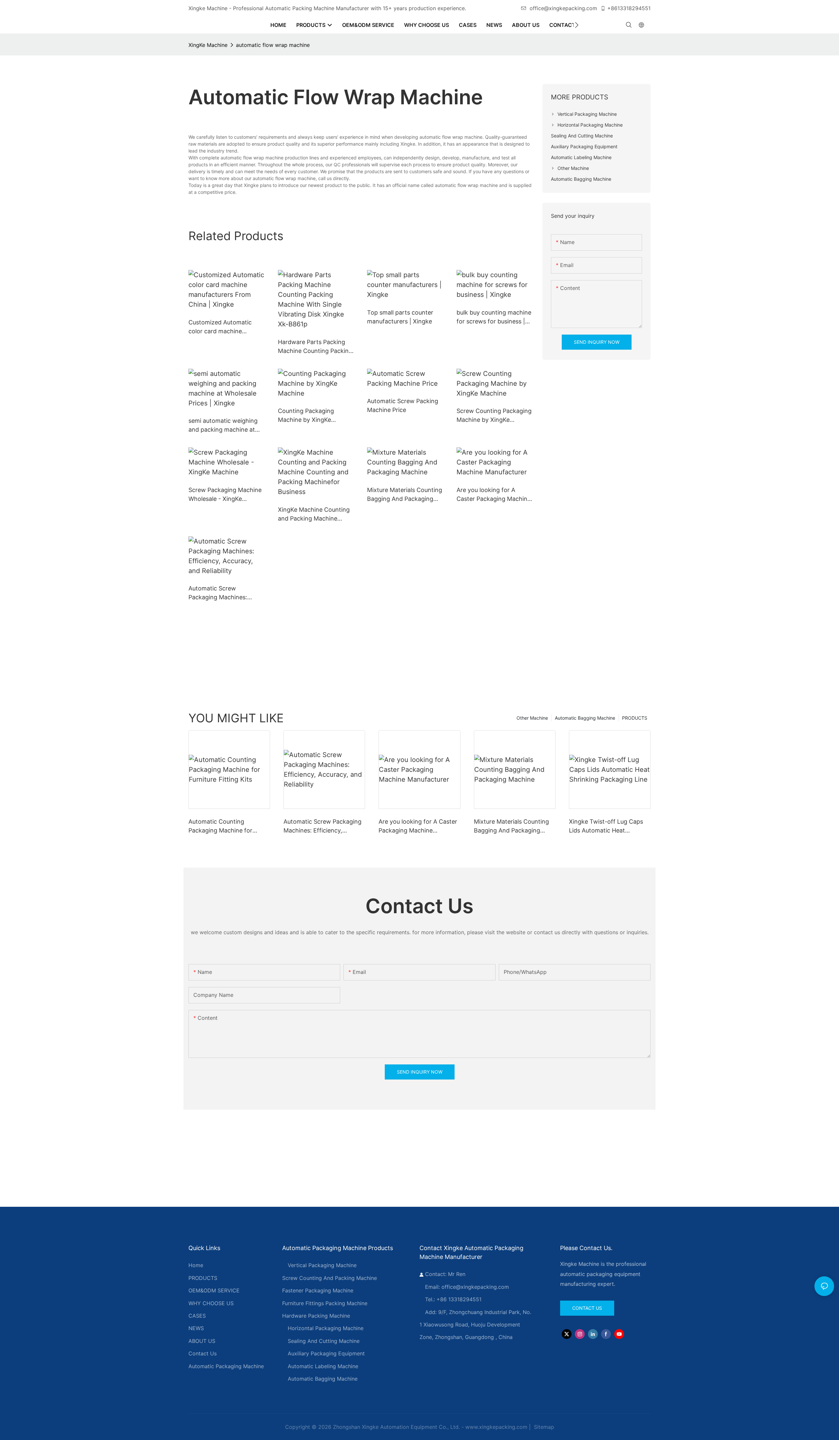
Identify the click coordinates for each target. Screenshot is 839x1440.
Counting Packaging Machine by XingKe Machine (306, 415)
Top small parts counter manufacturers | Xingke (400, 317)
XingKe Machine (207, 45)
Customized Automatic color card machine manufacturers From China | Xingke (225, 327)
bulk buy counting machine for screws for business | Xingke (494, 317)
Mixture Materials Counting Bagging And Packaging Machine (404, 494)
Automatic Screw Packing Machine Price (402, 405)
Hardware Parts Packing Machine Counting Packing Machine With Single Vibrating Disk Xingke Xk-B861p (315, 347)
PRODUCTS (634, 718)
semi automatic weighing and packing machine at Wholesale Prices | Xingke (223, 425)
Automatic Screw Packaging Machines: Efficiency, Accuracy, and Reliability (223, 593)
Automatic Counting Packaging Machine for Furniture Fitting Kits (220, 826)
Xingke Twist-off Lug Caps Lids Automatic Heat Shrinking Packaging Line (606, 826)
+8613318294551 (629, 8)
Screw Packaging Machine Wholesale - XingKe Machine (225, 494)
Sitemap (543, 1427)
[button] (576, 25)
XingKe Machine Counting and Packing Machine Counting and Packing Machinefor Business (314, 514)
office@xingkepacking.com (563, 8)
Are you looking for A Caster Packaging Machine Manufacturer (494, 494)
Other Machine (532, 718)
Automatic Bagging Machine (585, 718)
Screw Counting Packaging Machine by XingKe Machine (494, 415)
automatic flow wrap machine (273, 45)
